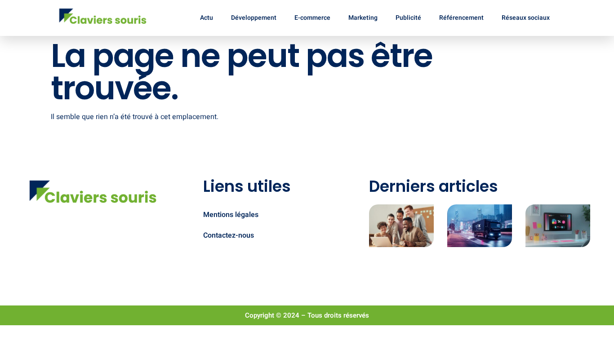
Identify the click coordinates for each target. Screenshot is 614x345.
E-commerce (312, 17)
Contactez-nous (228, 235)
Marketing (363, 17)
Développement (253, 17)
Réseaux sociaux (526, 17)
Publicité (408, 17)
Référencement (461, 17)
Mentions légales (230, 214)
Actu (206, 17)
